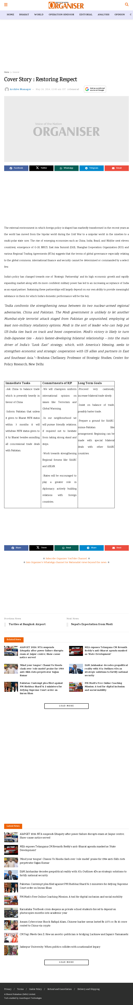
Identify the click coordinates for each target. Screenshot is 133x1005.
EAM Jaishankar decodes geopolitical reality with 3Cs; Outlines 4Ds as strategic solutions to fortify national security (106, 671)
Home (10, 15)
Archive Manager (20, 89)
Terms (20, 989)
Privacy (7, 989)
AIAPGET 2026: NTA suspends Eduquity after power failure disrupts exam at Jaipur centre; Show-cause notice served (41, 653)
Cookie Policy (35, 989)
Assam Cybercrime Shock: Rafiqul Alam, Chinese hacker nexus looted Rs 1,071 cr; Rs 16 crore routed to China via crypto (73, 924)
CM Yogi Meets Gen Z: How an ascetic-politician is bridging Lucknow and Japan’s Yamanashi (74, 935)
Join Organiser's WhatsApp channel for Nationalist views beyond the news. (66, 562)
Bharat (24, 15)
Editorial (85, 15)
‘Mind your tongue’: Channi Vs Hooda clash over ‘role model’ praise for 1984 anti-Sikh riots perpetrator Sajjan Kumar (42, 671)
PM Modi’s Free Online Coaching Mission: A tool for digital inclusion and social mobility (105, 686)
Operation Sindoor (61, 15)
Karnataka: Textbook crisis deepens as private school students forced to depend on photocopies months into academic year (68, 911)
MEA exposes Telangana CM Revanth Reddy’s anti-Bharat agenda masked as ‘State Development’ (106, 651)
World (38, 15)
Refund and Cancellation (59, 989)
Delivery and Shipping (88, 989)
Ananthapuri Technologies (30, 998)
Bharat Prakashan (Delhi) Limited (20, 994)
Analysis (103, 15)
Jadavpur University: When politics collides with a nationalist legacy (60, 947)
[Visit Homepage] (66, 5)
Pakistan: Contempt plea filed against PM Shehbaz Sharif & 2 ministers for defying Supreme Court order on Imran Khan (41, 688)
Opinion (119, 15)
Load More (66, 706)
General (16, 72)
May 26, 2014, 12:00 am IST (51, 89)
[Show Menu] (5, 5)
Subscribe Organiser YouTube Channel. (66, 558)
